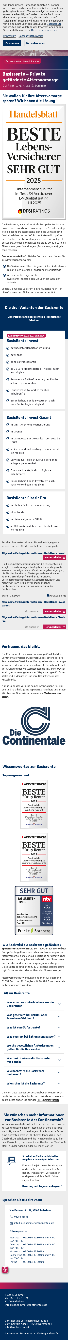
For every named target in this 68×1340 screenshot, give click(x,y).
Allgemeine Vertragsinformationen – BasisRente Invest (33, 553)
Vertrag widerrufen (48, 1333)
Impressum (9, 35)
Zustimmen (12, 43)
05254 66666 (21, 1216)
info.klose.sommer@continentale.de (34, 1223)
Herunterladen (53, 557)
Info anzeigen (31, 611)
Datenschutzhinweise (30, 35)
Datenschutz (54, 23)
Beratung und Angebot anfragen (41, 1186)
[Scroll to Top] (61, 1329)
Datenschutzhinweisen (44, 30)
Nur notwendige (35, 43)
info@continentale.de (17, 1327)
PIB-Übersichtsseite (48, 1099)
